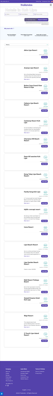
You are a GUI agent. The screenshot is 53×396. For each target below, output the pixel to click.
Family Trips (38, 1)
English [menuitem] (24, 390)
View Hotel (44, 57)
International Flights (25, 371)
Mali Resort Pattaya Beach (31, 281)
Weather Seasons (24, 379)
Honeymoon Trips (46, 1)
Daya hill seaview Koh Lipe (32, 157)
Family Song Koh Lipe (32, 192)
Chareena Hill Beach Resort (31, 140)
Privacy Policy (38, 373)
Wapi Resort (28, 316)
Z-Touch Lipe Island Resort (31, 334)
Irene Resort (28, 227)
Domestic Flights (24, 373)
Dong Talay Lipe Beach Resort (32, 175)
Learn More (24, 369)
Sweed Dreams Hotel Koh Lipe (32, 299)
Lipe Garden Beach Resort (31, 263)
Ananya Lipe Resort (31, 68)
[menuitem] (24, 390)
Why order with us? (5, 1)
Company (8, 369)
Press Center (8, 377)
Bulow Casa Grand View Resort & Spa (33, 86)
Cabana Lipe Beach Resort (31, 104)
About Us (8, 371)
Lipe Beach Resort (31, 245)
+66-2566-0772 (9, 383)
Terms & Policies (40, 369)
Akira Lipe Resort (30, 50)
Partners (8, 375)
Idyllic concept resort (32, 209)
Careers (7, 373)
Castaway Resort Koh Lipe (32, 122)
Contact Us (8, 379)
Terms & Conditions (39, 371)
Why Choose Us (9, 380)
